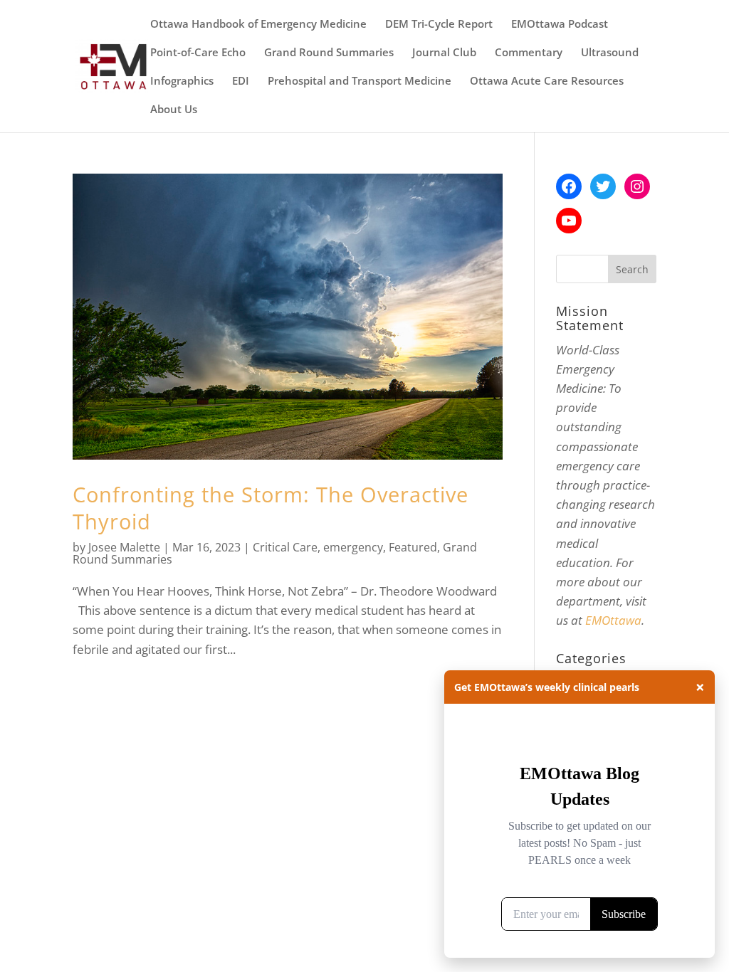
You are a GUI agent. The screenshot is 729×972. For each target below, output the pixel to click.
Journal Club (444, 53)
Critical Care (285, 547)
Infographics (182, 81)
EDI (240, 81)
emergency (353, 547)
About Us (173, 110)
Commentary (528, 53)
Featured (413, 547)
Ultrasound (610, 53)
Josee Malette (124, 547)
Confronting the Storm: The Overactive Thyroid (270, 507)
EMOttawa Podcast (559, 25)
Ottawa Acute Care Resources (547, 81)
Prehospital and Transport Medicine (359, 81)
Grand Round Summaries (329, 53)
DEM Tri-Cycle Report (439, 25)
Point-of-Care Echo (198, 53)
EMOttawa (613, 620)
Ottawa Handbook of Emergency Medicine (258, 25)
